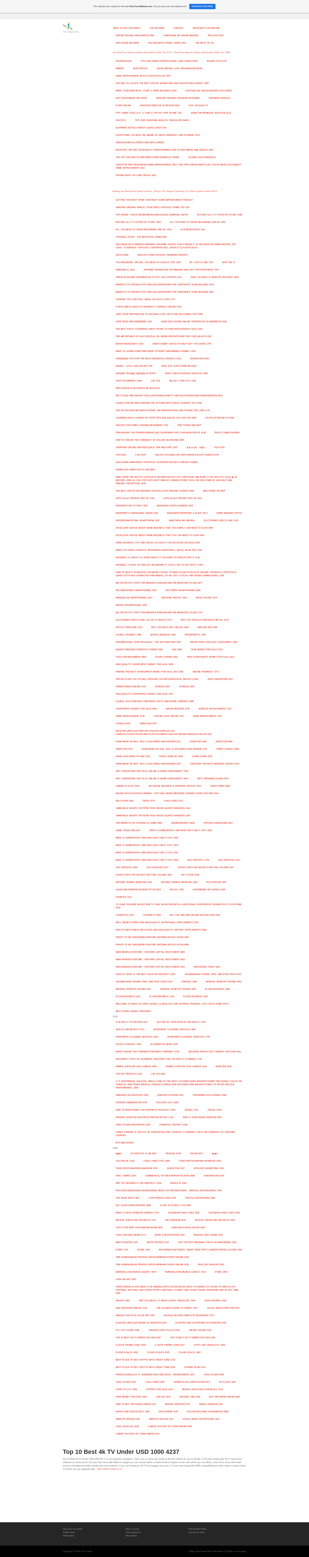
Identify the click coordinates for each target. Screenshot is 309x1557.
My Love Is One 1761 (201, 262)
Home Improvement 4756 (130, 716)
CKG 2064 (177, 649)
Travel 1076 (191, 1110)
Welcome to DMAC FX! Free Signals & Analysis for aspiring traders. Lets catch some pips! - (173, 1004)
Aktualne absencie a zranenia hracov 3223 (175, 786)
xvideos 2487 (162, 686)
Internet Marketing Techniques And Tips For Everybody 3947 (181, 270)
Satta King (122, 255)
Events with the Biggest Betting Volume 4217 (206, 867)
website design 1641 (161, 1419)
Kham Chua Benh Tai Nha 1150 (133, 756)
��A (119, 1153)
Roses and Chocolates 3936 (133, 1411)
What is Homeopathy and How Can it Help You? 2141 (147, 852)
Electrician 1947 (216, 882)
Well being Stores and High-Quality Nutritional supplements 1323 (157, 922)
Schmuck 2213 (124, 897)
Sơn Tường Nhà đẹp (189, 425)
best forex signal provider (133, 1011)
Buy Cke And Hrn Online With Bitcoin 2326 (195, 915)
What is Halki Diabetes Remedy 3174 (137, 1213)
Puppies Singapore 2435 (218, 823)
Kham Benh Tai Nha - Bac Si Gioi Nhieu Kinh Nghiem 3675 (148, 764)
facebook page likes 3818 (224, 1213)
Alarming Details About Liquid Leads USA (141, 127)
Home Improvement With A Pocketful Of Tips (143, 76)
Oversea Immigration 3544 (131, 1102)
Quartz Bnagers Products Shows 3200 (139, 649)
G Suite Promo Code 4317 (170, 1345)
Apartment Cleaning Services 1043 (137, 1037)
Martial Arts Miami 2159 (208, 1235)
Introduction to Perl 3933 (132, 505)
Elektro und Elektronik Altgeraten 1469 (200, 1323)
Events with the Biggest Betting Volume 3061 (144, 875)
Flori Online (123, 105)
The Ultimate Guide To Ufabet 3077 (177, 1308)
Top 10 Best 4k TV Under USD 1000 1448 (192, 1337)
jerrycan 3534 (124, 749)
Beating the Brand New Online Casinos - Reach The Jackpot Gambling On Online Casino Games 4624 (164, 191)
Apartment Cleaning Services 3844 (174, 1029)
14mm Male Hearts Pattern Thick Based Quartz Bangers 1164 (153, 808)
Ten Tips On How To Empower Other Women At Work (147, 157)
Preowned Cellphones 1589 (209, 1095)
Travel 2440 (214, 1110)
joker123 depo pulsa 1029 (164, 1330)
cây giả (155, 381)
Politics (121, 120)
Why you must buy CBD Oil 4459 (169, 627)
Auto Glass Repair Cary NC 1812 (182, 498)
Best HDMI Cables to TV (110, 1469)
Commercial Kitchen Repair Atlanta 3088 (170, 1176)
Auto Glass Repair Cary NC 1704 (135, 498)
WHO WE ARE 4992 (208, 627)
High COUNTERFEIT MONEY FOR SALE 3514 (210, 657)
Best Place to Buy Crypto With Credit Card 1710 (145, 1360)
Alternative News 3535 (164, 1044)
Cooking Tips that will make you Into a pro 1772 (145, 299)
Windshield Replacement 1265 (175, 505)
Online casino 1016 (200, 1330)
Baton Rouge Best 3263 (130, 344)
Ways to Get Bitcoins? (127, 28)
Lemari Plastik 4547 (128, 786)
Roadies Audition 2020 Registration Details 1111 (145, 1117)
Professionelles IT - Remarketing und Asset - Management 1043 (155, 1374)
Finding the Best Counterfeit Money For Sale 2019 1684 (149, 672)
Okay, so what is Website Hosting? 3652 (215, 277)
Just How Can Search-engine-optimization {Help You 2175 (142, 52)
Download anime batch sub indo (135, 469)
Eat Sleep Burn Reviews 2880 (133, 1205)
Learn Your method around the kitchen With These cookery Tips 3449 (159, 403)
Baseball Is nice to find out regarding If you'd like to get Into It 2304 (159, 565)
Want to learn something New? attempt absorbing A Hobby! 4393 (156, 351)
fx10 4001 (121, 455)
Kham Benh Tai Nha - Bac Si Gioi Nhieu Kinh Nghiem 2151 (148, 741)
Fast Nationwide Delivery (131, 98)
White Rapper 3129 (127, 1242)
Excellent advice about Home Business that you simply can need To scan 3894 (164, 528)
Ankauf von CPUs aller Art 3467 (135, 1315)
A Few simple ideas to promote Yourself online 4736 (148, 307)
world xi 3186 (178, 1183)
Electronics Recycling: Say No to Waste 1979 (144, 620)
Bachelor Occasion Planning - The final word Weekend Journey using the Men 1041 (167, 793)
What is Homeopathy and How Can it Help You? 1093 (147, 838)
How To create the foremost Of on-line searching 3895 (150, 440)
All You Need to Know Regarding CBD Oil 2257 (198, 222)
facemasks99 (124, 61)
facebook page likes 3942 (184, 1213)
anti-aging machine (127, 43)
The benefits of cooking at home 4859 (139, 823)
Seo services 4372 (229, 860)
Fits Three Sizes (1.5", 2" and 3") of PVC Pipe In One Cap (149, 113)
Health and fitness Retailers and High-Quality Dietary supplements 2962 (161, 930)
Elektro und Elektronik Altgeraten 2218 (141, 1323)
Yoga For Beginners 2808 (131, 657)
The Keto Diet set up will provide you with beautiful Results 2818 (157, 679)
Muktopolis (140, 68)
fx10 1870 (140, 455)
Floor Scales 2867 (190, 1352)
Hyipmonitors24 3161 (193, 229)
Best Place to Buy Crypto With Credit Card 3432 (145, 1367)
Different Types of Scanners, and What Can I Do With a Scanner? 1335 (159, 1059)
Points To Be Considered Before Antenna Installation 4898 (152, 944)
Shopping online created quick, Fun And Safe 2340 (147, 447)
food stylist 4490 (126, 1389)
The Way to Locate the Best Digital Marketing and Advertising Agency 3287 (162, 83)
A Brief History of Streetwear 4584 (170, 1426)
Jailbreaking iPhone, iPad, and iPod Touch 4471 (213, 974)
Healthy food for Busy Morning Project (163, 255)
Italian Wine (157, 28)
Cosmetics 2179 (125, 915)
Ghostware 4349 (168, 1411)
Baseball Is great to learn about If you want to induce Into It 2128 (158, 557)
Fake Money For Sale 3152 (206, 649)
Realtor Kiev (216, 35)
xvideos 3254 (186, 686)
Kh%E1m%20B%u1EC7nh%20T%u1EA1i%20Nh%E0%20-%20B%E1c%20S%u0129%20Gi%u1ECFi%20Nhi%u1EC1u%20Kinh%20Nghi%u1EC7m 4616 (164, 732)
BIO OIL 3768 (177, 889)
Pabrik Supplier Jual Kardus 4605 (136, 1066)
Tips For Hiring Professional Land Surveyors (169, 61)
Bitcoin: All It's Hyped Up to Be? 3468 (219, 215)
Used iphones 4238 (215, 1300)
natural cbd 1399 (189, 1397)
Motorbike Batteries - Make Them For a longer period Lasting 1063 (200, 1250)
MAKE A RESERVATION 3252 (170, 1235)
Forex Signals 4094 (227, 749)
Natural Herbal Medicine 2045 (179, 882)
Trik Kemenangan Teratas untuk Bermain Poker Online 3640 (152, 1257)
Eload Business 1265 (195, 996)
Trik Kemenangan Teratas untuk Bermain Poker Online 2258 (152, 1264)
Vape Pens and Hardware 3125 (134, 321)
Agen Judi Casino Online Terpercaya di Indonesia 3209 (194, 321)
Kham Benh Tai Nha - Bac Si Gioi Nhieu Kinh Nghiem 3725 (174, 749)
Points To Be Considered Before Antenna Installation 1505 (152, 937)
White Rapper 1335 (158, 1242)
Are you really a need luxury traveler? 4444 (167, 1300)
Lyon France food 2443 (162, 1198)
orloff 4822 (123, 1300)
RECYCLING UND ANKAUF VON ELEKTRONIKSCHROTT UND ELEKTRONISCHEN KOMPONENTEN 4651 (169, 395)
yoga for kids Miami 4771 (131, 1235)
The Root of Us (204, 43)
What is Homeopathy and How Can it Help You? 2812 (181, 830)
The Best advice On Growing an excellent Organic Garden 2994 (155, 491)
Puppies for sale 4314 (159, 1389)
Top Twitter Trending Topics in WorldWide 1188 (207, 1242)
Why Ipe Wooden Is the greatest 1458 (138, 1183)
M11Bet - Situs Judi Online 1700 (134, 366)
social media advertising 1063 (201, 1419)
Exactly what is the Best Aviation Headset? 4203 (146, 974)
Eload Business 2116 (128, 996)
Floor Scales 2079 (158, 1352)
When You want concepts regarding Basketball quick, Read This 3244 (159, 550)
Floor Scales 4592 (127, 1352)
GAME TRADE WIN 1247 (128, 830)
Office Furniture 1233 (129, 627)
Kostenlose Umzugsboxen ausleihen (208, 90)
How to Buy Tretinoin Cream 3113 (136, 1404)
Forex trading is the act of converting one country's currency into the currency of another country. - (175, 1134)
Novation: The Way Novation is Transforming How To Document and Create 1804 (164, 150)
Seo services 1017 (158, 867)
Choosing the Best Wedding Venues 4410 (214, 764)
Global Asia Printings (202, 157)
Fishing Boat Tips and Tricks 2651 (136, 175)
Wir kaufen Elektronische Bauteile (138, 388)
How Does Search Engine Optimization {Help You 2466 (202, 52)
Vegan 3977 (196, 1153)
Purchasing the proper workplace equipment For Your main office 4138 (161, 432)
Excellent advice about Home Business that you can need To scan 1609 (160, 535)
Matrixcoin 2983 (199, 358)
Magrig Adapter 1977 (177, 1404)
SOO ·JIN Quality (198, 105)
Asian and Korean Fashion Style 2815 (138, 889)
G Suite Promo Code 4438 (131, 1345)
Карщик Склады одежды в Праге (136, 373)
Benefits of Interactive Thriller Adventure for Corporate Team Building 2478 (165, 284)
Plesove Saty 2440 (167, 1102)
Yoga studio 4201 (126, 1382)
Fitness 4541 (123, 723)
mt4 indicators (125, 1143)
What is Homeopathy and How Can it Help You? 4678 (147, 845)
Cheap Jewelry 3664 (171, 756)
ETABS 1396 (143, 1250)
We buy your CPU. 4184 (182, 381)
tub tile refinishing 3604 (200, 1198)
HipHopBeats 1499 (195, 635)
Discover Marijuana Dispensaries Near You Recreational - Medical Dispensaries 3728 (169, 1190)
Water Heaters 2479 (178, 709)
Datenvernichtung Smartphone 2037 (138, 520)
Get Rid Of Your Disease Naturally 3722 (181, 1022)
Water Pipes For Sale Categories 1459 (213, 642)
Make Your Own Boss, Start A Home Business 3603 (146, 90)
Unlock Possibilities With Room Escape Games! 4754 (187, 455)
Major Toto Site (217, 61)
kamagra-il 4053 (125, 270)
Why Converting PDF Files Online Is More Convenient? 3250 (152, 771)
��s (215, 1153)
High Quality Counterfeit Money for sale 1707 (144, 694)
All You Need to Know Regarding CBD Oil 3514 (144, 229)
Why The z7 (228, 262)
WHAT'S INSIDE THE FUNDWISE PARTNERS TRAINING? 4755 (147, 1051)
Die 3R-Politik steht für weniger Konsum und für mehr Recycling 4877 (159, 583)
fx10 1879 (219, 447)
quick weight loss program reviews (180, 68)
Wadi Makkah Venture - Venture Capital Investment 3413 (150, 967)
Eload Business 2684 (217, 989)
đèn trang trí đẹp (214, 491)
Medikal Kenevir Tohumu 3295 (178, 989)
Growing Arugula (220, 98)
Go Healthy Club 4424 (143, 1153)
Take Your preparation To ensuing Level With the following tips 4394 (159, 314)
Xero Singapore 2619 (220, 679)
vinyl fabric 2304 (126, 1176)
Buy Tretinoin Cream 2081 (224, 1397)
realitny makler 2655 (211, 1264)
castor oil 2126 (125, 1161)
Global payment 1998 (128, 635)
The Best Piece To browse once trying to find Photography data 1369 (159, 329)
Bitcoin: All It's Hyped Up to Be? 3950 (138, 222)
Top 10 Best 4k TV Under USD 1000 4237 (138, 1337)
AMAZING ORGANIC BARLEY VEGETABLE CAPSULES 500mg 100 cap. (153, 207)
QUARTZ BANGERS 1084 (163, 635)
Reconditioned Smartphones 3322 (136, 590)
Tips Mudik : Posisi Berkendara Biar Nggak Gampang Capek (152, 215)
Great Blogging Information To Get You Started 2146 (149, 277)
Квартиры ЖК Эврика (182, 520)
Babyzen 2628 (223, 1066)
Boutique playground (206, 28)
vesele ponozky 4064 (128, 1044)
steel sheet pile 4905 (156, 1161)
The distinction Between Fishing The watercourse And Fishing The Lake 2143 (163, 410)
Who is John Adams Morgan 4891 (202, 1117)
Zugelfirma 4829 (220, 786)
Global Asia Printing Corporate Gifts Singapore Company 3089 (155, 701)
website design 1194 (128, 1419)
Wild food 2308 (125, 801)
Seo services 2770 (198, 860)
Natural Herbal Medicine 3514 (134, 882)
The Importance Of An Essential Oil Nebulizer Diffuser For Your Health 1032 (163, 336)
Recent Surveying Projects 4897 (215, 1220)
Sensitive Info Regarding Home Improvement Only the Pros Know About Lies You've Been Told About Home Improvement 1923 (178, 166)
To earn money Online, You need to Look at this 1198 (148, 262)
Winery (120, 68)
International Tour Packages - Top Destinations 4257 (148, 642)
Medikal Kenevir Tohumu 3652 (224, 981)
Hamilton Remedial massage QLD (211, 113)
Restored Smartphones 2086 (183, 590)
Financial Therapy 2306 (173, 1124)
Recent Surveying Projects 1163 (136, 1220)
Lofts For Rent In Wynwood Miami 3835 (139, 1227)
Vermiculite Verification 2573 (192, 1382)
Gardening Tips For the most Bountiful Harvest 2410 (148, 358)
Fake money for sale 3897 (131, 1397)
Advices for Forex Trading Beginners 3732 (142, 425)
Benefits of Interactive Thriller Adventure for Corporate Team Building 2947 (165, 292)
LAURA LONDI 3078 (202, 756)
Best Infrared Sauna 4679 (213, 778)
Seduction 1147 (176, 1168)
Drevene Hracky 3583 (174, 598)
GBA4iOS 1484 (189, 981)
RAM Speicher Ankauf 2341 (131, 1308)
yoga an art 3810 (126, 1279)
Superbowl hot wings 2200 (209, 889)
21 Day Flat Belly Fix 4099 (175, 1205)
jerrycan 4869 (223, 741)
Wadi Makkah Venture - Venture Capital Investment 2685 (150, 952)
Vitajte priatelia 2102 (129, 1074)
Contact (178, 28)
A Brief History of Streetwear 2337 (138, 1434)
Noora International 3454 (131, 605)
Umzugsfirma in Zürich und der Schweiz (140, 142)
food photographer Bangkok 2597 (137, 1168)
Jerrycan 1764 (147, 723)
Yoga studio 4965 (213, 1374)
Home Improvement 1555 (207, 716)
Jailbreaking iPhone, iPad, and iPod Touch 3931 (144, 981)
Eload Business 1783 (161, 996)
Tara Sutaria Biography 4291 (133, 1124)
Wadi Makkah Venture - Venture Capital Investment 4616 (150, 959)
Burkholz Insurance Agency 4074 (136, 1272)
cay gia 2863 (158, 1074)
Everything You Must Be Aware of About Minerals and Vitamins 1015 (158, 135)
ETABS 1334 (122, 1250)
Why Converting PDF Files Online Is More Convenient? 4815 (152, 778)
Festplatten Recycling (219, 418)
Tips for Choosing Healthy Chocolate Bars (162, 120)
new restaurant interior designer (178, 98)
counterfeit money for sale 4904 (136, 709)
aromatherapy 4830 (183, 823)
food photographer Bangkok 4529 (200, 1161)
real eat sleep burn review (179, 366)
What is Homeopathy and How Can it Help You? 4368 (147, 860)
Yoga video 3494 (155, 1382)
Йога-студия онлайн (227, 432)
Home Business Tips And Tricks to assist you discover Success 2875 (158, 542)
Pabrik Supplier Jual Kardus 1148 (186, 1066)
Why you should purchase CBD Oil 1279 (204, 620)
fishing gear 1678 (194, 1367)
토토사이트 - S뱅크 (195, 447)
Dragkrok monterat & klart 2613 (187, 513)
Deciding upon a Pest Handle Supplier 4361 (214, 1051)
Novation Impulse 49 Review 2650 (159, 105)
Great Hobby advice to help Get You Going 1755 (181, 344)
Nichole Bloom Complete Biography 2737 (189, 1315)
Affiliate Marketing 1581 (209, 1168)
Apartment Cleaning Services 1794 (188, 1037)
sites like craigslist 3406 (209, 1345)
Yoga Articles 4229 (127, 1426)
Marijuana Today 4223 (207, 967)
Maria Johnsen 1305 (211, 1404)
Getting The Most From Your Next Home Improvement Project (154, 200)
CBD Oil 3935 (163, 1397)
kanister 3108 (198, 741)
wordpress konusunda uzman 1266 (137, 513)
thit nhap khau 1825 (127, 1198)
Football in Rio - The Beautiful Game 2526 (141, 237)
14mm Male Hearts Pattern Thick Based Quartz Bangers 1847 (153, 815)
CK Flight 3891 (227, 1382)
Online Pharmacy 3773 (205, 672)
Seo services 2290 (127, 867)
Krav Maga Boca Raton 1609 (188, 1227)
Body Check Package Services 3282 (186, 373)
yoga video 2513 (173, 801)
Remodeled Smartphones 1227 (134, 598)
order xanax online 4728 (131, 686)
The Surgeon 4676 (175, 1220)
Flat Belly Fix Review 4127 (132, 1022)
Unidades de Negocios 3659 (132, 1095)
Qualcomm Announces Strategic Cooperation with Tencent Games (157, 462)
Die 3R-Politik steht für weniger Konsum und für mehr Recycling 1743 (159, 612)
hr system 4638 (190, 875)
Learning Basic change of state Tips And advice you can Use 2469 (156, 418)
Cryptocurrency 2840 (129, 381)
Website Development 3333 (215, 709)
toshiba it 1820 (152, 915)
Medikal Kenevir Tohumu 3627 (133, 989)
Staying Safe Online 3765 (169, 716)
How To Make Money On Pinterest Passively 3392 (146, 1110)
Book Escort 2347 (206, 598)
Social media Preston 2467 (223, 1308)
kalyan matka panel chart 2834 (167, 43)
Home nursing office (229, 513)
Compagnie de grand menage (181, 35)
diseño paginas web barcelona (135, 35)
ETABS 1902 (221, 1272)
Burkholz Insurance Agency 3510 (185, 1272)
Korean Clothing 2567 (170, 1095)
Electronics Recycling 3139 (221, 520)
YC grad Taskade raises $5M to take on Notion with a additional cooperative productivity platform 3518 (178, 906)
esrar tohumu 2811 (166, 657)
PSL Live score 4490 (128, 1330)
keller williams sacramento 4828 (208, 1411)
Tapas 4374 (148, 801)
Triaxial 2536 (173, 1153)
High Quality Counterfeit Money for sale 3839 (144, 664)
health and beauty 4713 (130, 1029)
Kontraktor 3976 (214, 1176)
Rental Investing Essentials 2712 (202, 1389)
